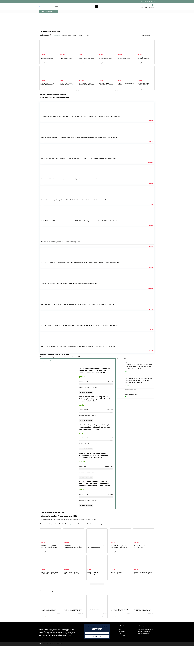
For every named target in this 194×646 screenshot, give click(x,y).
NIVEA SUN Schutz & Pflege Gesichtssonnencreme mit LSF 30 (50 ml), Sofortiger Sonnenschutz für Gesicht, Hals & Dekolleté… (79, 221)
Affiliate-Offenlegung (143, 633)
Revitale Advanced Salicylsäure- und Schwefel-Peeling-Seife (60, 242)
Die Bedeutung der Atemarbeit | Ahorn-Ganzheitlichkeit (119, 609)
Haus (120, 629)
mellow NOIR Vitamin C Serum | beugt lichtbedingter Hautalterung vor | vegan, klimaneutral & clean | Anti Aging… (93, 455)
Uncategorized (44, 613)
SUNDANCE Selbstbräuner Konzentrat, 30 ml (117, 573)
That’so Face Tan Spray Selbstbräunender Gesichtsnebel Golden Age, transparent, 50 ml (69, 283)
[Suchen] (96, 6)
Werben (121, 638)
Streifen (127, 376)
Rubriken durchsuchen (46, 12)
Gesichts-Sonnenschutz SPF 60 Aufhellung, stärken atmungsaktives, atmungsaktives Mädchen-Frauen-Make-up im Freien (79, 137)
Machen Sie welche (68, 613)
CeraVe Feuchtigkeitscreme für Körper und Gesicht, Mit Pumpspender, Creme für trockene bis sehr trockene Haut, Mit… (94, 371)
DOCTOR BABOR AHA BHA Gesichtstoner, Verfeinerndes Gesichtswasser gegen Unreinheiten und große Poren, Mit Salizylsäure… (80, 263)
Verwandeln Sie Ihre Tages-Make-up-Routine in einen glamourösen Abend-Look (143, 610)
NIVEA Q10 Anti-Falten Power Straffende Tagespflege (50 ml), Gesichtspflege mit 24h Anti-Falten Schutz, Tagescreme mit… (80, 325)
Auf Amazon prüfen (86, 392)
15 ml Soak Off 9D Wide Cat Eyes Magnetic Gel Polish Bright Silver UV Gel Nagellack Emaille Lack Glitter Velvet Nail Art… (78, 179)
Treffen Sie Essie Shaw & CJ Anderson (94, 609)
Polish (126, 362)
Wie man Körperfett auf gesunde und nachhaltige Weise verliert (73, 609)
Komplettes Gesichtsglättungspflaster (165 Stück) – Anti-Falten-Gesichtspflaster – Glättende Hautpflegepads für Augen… (80, 200)
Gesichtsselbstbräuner (130, 389)
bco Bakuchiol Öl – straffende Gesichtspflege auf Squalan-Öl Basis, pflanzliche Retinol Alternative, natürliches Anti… (138, 380)
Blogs (120, 633)
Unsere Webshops (123, 636)
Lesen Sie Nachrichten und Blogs (147, 1)
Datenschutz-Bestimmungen (145, 629)
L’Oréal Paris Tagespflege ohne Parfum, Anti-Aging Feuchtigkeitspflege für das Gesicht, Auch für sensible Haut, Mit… (95, 427)
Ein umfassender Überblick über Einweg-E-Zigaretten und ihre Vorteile (49, 610)
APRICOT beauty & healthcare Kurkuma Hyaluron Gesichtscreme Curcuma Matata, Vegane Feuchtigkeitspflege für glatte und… (95, 483)
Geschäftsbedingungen (144, 631)
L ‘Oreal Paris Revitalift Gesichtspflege (93, 573)
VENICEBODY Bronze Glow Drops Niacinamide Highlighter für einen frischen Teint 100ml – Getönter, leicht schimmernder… (78, 346)
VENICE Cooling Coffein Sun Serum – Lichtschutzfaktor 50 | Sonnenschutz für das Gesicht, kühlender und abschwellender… (79, 304)
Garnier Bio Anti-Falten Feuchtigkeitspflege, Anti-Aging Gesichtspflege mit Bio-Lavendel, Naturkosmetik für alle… (95, 399)
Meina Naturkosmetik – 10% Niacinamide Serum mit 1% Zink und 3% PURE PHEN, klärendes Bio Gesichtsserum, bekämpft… (78, 158)
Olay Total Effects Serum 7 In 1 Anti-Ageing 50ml (142, 546)
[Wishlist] (143, 6)
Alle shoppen (122, 631)
